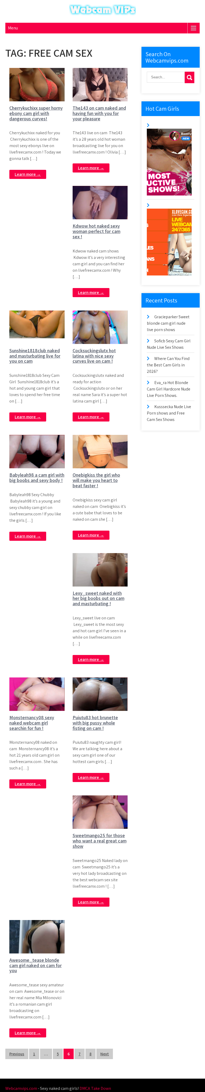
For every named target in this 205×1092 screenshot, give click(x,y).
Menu (13, 28)
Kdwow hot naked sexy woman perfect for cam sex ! (96, 231)
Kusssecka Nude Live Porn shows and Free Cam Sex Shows (169, 413)
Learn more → (28, 174)
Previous (16, 1053)
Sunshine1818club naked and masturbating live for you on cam (34, 355)
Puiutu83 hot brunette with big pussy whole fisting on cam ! (95, 722)
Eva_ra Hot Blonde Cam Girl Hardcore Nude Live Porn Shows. (168, 389)
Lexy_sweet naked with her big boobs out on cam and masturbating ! (98, 598)
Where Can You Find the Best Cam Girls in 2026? (168, 365)
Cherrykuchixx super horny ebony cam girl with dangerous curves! (36, 113)
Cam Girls (39, 72)
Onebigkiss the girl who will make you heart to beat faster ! (96, 480)
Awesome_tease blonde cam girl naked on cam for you (35, 965)
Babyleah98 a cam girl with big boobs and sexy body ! (36, 477)
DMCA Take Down (95, 1088)
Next (104, 1053)
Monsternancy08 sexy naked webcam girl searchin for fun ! (31, 722)
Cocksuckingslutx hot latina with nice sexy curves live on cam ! (94, 355)
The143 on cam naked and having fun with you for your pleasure (99, 113)
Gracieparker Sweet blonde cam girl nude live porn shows (168, 323)
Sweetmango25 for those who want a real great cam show (100, 840)
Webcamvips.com (21, 1088)
